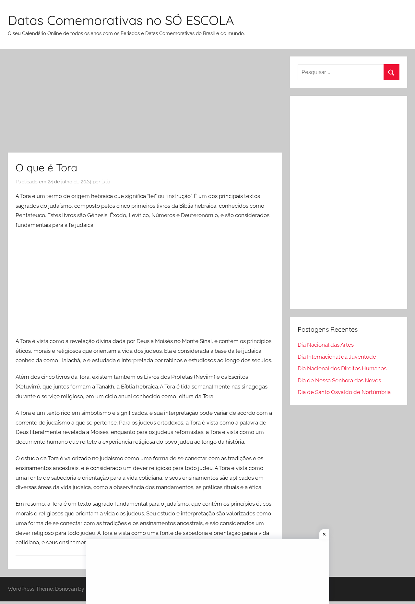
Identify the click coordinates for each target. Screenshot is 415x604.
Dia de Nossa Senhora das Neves (339, 380)
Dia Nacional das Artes (326, 344)
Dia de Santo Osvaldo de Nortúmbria (344, 392)
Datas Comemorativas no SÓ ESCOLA (121, 20)
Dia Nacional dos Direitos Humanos (342, 368)
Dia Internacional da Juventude (337, 356)
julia (105, 182)
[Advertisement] (145, 104)
